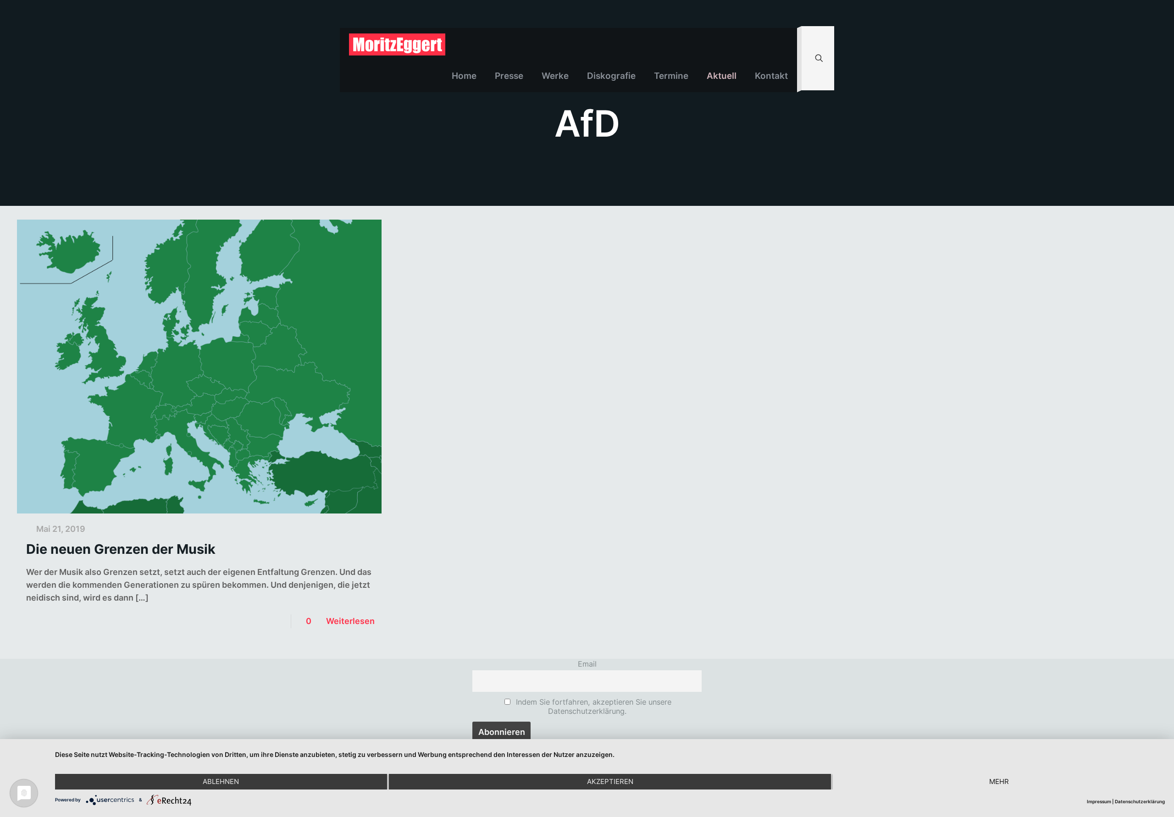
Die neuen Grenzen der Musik (121, 549)
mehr (999, 781)
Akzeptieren (610, 781)
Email (587, 663)
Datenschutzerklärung (1140, 801)
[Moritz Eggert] (397, 44)
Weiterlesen (350, 621)
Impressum (1099, 801)
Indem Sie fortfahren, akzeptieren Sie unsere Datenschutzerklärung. (592, 706)
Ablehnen (221, 781)
